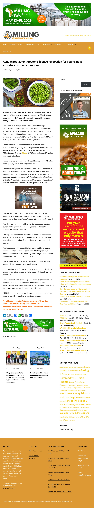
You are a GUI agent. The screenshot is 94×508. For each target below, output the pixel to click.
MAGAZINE (46, 44)
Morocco (87, 397)
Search (62, 80)
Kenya (77, 397)
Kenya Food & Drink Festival (71, 323)
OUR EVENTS (70, 44)
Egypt (72, 382)
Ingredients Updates (74, 390)
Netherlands (62, 401)
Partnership (65, 407)
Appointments (76, 371)
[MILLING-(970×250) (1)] (47, 25)
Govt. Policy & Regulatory (72, 388)
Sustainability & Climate (67, 417)
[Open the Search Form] (89, 48)
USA (86, 416)
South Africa (77, 410)
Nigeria (75, 404)
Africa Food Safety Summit (70, 345)
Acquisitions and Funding (66, 367)
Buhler (72, 374)
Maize (82, 397)
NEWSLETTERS (15, 306)
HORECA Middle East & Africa (59, 480)
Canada (76, 374)
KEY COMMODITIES (32, 44)
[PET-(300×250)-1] (28, 208)
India (66, 390)
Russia (65, 410)
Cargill (80, 374)
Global (24, 153)
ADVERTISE (58, 44)
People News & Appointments (79, 407)
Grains (82, 388)
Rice (61, 410)
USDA (61, 420)
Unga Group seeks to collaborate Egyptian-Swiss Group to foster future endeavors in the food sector (15, 377)
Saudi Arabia (70, 410)
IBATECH (63, 316)
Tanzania (78, 417)
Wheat (66, 420)
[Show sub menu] (23, 44)
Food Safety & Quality (75, 385)
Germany (86, 385)
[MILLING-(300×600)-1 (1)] (73, 178)
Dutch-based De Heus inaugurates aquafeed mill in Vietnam (39, 375)
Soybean (84, 410)
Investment (83, 390)
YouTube (12, 309)
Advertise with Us (85, 35)
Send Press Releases (72, 35)
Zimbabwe (72, 420)
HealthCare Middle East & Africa (60, 492)
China (84, 374)
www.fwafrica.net (9, 488)
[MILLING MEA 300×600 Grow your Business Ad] (73, 267)
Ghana (61, 388)
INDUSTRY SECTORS (15, 44)
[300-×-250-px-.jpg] (75, 209)
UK (82, 417)
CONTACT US (7, 52)
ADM (74, 367)
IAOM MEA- (64, 318)
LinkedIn (36, 306)
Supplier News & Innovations (74, 412)
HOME (5, 44)
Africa (41, 301)
